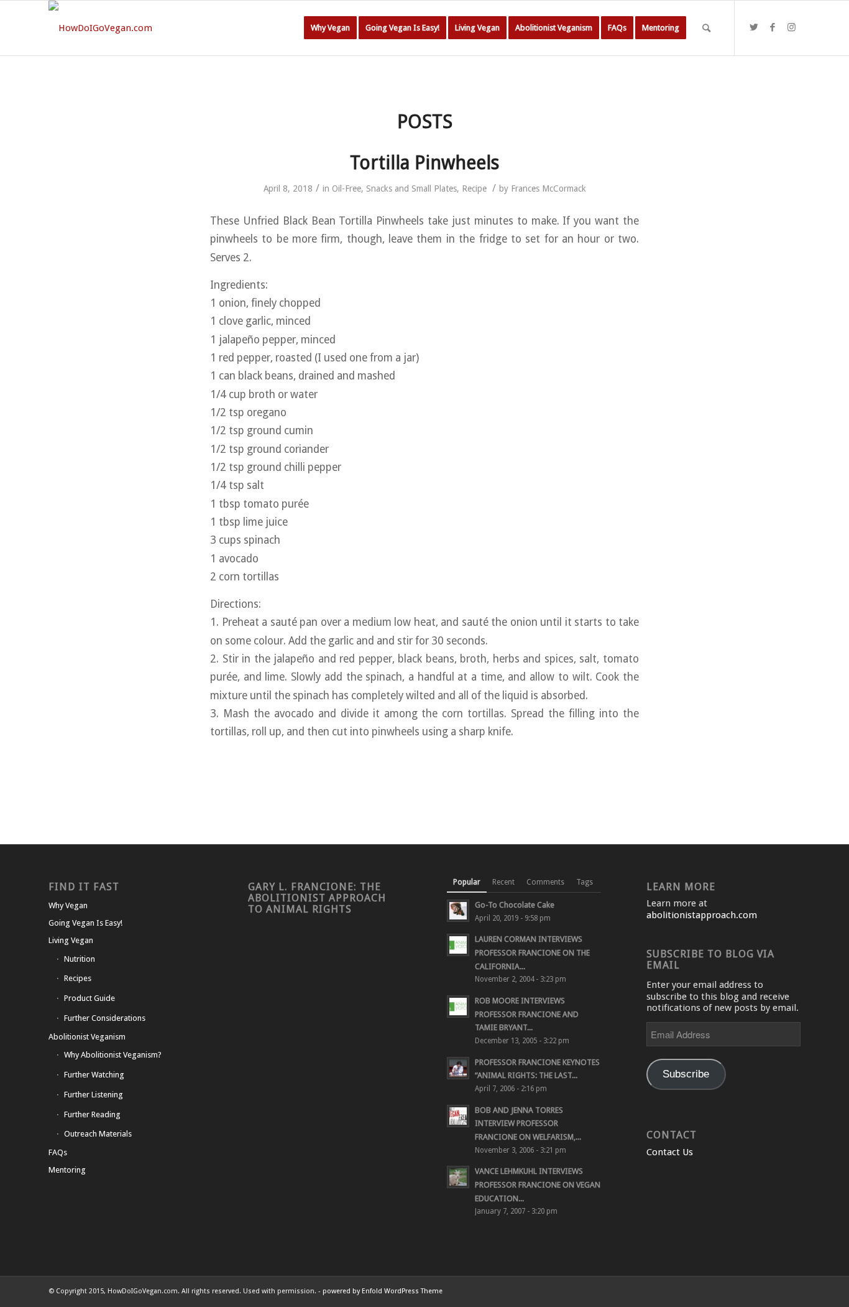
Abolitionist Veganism (87, 1036)
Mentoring (67, 1169)
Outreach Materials (98, 1133)
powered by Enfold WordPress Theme (383, 1291)
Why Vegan (68, 905)
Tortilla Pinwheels (424, 163)
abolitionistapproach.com (701, 915)
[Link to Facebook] (772, 27)
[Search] (706, 28)
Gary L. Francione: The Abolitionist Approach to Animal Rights (317, 898)
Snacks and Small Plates (411, 188)
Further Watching (94, 1074)
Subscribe (686, 1074)
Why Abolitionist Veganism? (113, 1054)
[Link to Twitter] (754, 27)
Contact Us (669, 1152)
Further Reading (92, 1114)
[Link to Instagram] (791, 27)
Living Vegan (70, 940)
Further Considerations (104, 1018)
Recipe (474, 188)
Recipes (77, 978)
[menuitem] (330, 28)
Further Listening (93, 1094)
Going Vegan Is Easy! (85, 923)
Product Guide (89, 998)
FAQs (57, 1152)
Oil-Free (346, 188)
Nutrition (79, 959)
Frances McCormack (548, 188)
